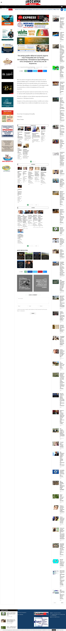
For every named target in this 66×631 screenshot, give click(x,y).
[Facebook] (62, 9)
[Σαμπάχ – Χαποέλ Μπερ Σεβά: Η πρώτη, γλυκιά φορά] (56, 229)
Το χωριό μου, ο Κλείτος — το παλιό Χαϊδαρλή (62, 444)
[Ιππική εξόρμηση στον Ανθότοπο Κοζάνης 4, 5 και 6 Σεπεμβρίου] (56, 251)
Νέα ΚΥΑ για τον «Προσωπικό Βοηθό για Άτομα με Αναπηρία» (62, 562)
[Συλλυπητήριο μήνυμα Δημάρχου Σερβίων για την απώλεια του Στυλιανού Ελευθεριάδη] (43, 169)
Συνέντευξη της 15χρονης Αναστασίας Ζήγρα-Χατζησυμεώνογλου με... (36, 136)
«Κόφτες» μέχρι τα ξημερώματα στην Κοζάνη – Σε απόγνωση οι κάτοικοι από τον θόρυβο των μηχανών (62, 216)
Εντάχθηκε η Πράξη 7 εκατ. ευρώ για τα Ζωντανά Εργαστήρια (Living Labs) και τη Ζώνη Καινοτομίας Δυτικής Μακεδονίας (62, 268)
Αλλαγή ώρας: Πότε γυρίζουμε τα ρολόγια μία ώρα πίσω (62, 241)
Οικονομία (34, 5)
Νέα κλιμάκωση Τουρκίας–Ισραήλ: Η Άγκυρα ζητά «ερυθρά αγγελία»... (25, 219)
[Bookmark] (22, 128)
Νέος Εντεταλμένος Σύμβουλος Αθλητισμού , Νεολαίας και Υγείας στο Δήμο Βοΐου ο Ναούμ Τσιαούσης (62, 285)
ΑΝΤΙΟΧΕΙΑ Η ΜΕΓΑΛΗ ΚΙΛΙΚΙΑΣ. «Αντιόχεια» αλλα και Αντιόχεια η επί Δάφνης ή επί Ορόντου (62, 549)
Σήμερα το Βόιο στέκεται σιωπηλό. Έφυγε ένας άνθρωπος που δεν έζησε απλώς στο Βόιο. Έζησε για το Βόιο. (62, 417)
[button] (13, 9)
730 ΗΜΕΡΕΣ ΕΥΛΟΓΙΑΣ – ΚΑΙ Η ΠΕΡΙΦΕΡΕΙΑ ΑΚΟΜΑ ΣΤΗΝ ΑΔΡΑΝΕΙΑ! (62, 485)
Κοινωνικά (4, 8)
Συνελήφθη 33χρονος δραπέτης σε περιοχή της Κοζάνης (62, 473)
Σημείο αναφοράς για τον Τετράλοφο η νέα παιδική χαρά (62, 143)
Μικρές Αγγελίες (49, 5)
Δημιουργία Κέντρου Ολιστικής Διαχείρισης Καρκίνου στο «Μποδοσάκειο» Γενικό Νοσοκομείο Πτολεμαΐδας (62, 301)
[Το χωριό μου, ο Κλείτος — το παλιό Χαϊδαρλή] (25, 168)
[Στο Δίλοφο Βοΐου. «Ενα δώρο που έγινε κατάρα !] (56, 364)
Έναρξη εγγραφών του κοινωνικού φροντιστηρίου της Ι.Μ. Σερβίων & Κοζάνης (62, 316)
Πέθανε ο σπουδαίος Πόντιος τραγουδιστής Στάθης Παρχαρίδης (62, 508)
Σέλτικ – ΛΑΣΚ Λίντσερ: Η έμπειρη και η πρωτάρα (62, 497)
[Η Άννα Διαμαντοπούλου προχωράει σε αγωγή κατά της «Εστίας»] (56, 519)
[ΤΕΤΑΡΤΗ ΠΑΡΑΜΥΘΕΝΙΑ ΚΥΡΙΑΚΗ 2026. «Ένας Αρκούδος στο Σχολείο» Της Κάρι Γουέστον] (56, 68)
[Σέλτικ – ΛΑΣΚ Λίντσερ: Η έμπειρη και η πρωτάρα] (56, 496)
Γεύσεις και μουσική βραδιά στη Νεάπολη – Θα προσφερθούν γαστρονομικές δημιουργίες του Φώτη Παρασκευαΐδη (62, 533)
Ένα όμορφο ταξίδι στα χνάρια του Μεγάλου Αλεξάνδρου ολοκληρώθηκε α (62, 432)
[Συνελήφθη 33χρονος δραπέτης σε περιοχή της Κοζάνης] (56, 472)
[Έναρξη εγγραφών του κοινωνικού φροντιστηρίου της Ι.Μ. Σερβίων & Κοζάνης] (56, 313)
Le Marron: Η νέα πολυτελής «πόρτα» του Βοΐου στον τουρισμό (62, 36)
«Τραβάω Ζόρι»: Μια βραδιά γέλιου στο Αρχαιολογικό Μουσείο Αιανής (62, 183)
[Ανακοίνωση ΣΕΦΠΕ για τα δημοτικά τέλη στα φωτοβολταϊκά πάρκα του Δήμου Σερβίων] (56, 19)
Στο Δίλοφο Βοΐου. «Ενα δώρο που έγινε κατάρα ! (62, 365)
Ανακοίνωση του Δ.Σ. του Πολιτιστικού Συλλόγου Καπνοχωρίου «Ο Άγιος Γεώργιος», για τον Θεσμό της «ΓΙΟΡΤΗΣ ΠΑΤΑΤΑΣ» (62, 159)
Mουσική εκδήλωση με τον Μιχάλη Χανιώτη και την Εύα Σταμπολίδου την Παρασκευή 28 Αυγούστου (62, 399)
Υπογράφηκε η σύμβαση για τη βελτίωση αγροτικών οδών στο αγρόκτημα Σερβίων (62, 340)
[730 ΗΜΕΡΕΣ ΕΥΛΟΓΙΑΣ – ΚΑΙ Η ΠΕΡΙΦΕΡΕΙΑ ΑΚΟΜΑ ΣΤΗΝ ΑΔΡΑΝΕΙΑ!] (56, 483)
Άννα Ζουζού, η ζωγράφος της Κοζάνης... (20, 150)
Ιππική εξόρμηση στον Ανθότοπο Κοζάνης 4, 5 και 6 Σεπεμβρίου (62, 253)
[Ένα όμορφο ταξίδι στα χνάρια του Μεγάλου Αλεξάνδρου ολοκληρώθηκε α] (56, 430)
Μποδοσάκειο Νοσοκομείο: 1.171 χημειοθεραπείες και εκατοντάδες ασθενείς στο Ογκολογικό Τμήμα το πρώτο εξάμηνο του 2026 (62, 577)
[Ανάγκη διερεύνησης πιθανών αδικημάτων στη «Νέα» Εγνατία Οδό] (20, 212)
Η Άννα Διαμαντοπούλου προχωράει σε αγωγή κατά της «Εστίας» (62, 520)
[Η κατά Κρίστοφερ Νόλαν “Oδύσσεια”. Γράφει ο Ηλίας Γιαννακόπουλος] (40, 212)
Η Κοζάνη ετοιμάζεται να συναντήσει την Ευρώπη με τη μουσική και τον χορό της (62, 130)
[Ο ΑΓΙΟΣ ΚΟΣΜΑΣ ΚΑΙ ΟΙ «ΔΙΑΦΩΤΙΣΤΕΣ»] (56, 172)
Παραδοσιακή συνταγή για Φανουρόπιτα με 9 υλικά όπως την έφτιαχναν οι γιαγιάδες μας (62, 87)
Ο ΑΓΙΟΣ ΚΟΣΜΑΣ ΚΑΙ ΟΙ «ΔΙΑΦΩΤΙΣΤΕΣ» (62, 172)
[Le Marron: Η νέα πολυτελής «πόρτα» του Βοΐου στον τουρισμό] (56, 34)
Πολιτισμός (4, 5)
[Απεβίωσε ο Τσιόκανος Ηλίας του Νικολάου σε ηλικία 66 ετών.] (20, 186)
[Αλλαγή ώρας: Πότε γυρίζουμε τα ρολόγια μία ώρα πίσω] (56, 240)
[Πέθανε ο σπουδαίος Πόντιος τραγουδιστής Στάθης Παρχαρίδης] (31, 168)
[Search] (65, 6)
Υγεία (16, 5)
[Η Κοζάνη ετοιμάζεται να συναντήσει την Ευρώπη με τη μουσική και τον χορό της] (56, 127)
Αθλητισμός (41, 5)
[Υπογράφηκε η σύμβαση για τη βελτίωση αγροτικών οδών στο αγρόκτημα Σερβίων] (56, 338)
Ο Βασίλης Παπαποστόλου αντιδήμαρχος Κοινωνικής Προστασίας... (26, 152)
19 (36, 204)
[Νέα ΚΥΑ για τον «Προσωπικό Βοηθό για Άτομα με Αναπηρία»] (56, 561)
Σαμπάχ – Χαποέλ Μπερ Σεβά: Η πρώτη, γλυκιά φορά (62, 230)
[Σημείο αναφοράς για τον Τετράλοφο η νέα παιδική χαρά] (56, 141)
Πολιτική (29, 5)
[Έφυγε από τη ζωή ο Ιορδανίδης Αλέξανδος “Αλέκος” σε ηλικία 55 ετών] (37, 168)
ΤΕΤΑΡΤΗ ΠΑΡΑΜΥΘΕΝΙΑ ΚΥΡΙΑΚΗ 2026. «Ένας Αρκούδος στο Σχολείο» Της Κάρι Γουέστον (62, 71)
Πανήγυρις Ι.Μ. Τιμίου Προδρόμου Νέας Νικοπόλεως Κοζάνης (62, 328)
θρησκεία (11, 5)
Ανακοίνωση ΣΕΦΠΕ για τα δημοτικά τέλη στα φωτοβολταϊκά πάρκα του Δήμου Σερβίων (35, 9)
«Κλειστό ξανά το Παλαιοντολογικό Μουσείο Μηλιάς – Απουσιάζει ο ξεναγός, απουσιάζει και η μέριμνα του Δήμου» (62, 198)
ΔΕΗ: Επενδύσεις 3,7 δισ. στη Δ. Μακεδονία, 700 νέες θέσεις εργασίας (62, 594)
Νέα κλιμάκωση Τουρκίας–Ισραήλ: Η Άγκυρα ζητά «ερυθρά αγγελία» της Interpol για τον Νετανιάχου (62, 458)
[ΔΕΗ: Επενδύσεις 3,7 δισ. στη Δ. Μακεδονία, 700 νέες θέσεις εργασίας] (56, 592)
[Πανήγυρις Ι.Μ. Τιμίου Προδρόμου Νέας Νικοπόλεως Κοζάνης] (56, 327)
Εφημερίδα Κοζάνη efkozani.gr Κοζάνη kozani (28, 67)
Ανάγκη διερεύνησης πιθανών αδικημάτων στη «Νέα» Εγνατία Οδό (62, 353)
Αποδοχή (54, 629)
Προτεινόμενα (22, 5)
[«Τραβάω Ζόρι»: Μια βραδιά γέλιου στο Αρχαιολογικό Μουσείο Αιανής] (56, 181)
